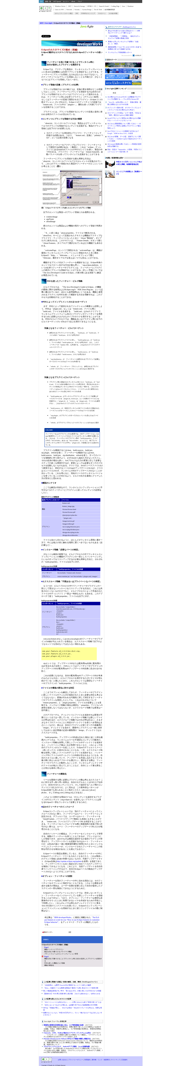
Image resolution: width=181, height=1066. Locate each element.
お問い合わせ (62, 1060)
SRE (76, 13)
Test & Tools (98, 9)
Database (130, 6)
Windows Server (60, 6)
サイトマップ (115, 1060)
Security (77, 9)
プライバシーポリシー (75, 1060)
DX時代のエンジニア (88, 13)
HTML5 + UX (91, 6)
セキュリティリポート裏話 (64, 13)
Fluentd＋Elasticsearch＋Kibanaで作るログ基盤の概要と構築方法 (67, 1039)
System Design (86, 9)
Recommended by (127, 55)
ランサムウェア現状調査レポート (120, 52)
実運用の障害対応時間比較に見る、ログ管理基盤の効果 (64, 1025)
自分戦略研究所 (110, 9)
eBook (73, 1)
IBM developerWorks (62, 917)
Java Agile (48, 23)
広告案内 (124, 1060)
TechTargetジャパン (129, 27)
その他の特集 (113, 13)
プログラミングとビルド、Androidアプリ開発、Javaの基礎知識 (67, 1046)
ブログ (79, 1)
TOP (41, 1)
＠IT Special (57, 1)
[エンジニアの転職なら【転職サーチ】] (110, 174)
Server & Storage (79, 6)
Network (69, 9)
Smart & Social (104, 6)
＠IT (41, 23)
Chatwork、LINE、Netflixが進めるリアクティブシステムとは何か (67, 1033)
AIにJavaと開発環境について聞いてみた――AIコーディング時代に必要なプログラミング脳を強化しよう (124, 126)
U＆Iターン (102, 13)
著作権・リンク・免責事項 (101, 1060)
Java (123, 6)
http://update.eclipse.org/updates (69, 861)
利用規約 (87, 1060)
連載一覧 (48, 1)
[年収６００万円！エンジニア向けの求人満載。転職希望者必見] (110, 164)
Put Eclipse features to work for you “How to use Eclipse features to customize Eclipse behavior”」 (71, 919)
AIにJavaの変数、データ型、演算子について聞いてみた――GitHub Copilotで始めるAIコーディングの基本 (124, 139)
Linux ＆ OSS (59, 9)
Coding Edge (115, 6)
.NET (69, 6)
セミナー (66, 1)
